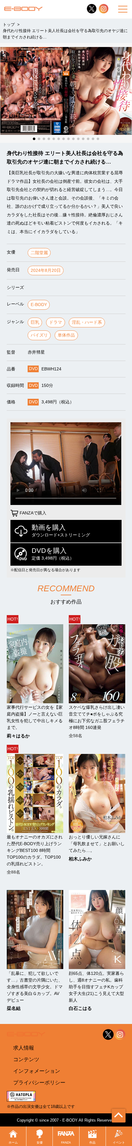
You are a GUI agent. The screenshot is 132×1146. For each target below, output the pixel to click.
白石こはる (80, 1008)
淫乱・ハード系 (87, 322)
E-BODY (39, 304)
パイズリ (39, 335)
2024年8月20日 (46, 270)
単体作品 (66, 335)
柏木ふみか (80, 859)
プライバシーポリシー (39, 1082)
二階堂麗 (39, 252)
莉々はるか (18, 736)
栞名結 (14, 1008)
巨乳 (35, 322)
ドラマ (55, 322)
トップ (9, 24)
